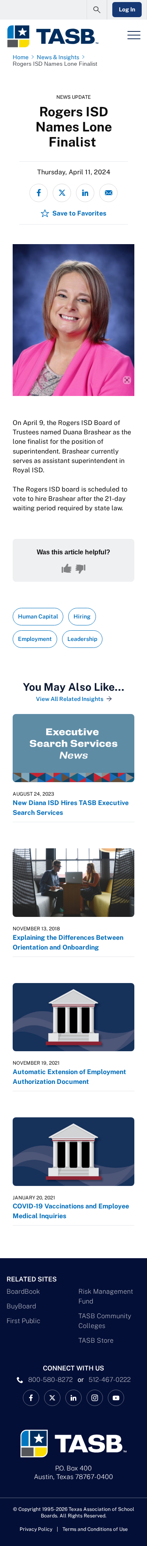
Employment (35, 639)
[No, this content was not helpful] (80, 569)
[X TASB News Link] (52, 1398)
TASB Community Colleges (104, 1321)
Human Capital (38, 616)
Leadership (82, 639)
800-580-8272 (50, 1380)
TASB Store (96, 1340)
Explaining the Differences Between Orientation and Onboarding (68, 942)
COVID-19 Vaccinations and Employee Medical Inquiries (71, 1211)
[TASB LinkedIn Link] (73, 1398)
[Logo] (52, 36)
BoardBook (23, 1291)
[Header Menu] (133, 35)
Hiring (82, 616)
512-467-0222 (110, 1380)
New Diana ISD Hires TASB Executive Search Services (71, 807)
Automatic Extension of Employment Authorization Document (69, 1077)
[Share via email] (108, 193)
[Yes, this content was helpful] (66, 569)
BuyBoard (21, 1306)
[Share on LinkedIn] (85, 193)
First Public (23, 1321)
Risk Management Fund (105, 1296)
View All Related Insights (69, 699)
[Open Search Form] (97, 10)
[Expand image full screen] (127, 380)
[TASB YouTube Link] (116, 1398)
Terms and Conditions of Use (95, 1529)
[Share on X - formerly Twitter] (62, 193)
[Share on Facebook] (38, 193)
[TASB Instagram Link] (95, 1398)
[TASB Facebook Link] (31, 1398)
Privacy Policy (36, 1529)
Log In (127, 9)
